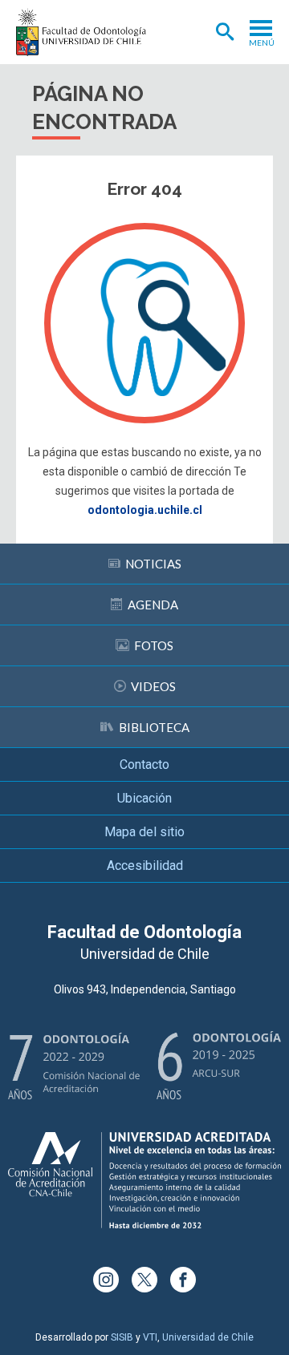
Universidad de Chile (208, 1337)
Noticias (153, 563)
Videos (153, 686)
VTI (150, 1337)
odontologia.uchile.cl (145, 510)
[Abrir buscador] (225, 32)
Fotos (153, 645)
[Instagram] (106, 1279)
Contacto (144, 764)
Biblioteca (154, 727)
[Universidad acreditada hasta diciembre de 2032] (144, 1180)
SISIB (122, 1337)
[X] (144, 1279)
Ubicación (144, 798)
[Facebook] (183, 1279)
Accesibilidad (145, 865)
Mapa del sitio (144, 831)
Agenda (153, 604)
